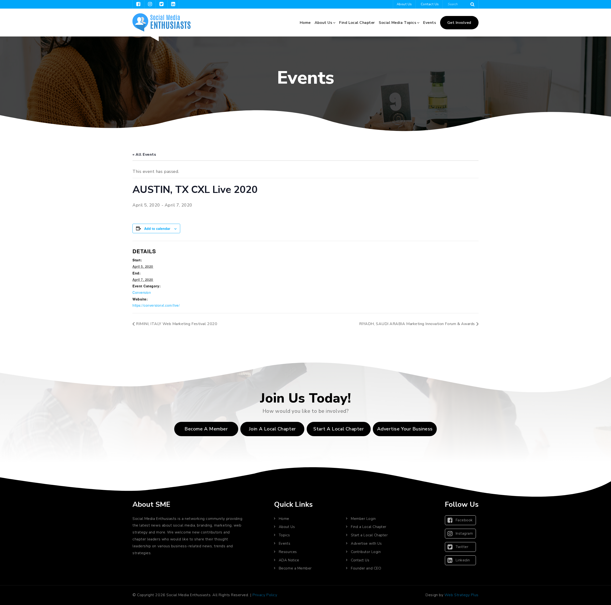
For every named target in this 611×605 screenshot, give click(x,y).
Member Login (363, 518)
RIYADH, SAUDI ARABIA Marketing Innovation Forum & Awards (417, 323)
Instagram (464, 533)
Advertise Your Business (405, 429)
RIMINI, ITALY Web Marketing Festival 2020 (176, 323)
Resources (288, 551)
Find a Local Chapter (368, 526)
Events (429, 22)
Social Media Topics (397, 22)
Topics (284, 535)
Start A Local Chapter (338, 429)
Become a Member (206, 429)
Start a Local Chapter (369, 535)
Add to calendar (157, 228)
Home (305, 22)
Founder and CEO (366, 568)
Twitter (462, 546)
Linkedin (463, 560)
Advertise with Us (366, 543)
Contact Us (430, 4)
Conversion (141, 292)
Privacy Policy (265, 595)
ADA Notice (289, 560)
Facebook (464, 520)
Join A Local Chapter (272, 429)
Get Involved (459, 22)
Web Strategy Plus (461, 595)
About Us (404, 4)
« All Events (144, 154)
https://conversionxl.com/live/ (156, 305)
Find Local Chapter (357, 22)
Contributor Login (366, 551)
